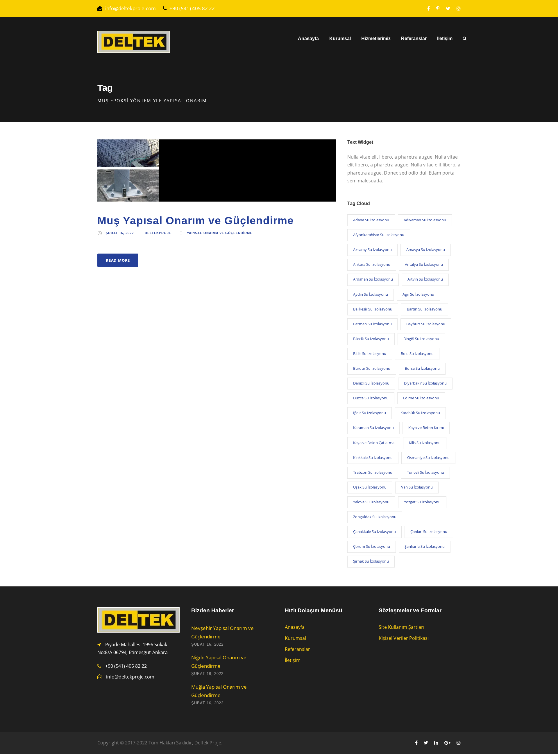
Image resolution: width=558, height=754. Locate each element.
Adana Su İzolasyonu (371, 219)
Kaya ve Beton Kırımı (426, 427)
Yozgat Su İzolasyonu (422, 502)
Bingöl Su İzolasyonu (421, 338)
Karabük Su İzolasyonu (420, 412)
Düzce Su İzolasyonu (371, 398)
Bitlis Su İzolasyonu (369, 353)
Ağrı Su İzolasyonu (418, 294)
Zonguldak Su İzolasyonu (374, 516)
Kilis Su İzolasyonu (425, 442)
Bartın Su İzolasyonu (424, 309)
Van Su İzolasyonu (417, 487)
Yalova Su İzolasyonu (371, 502)
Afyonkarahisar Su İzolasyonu (378, 234)
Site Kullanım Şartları (401, 627)
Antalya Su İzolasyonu (424, 264)
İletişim (445, 38)
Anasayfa (308, 38)
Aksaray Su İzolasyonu (372, 249)
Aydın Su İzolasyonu (370, 294)
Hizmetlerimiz (376, 38)
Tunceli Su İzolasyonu (425, 472)
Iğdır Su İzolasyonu (369, 412)
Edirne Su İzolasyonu (421, 398)
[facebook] (428, 8)
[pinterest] (437, 8)
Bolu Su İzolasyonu (417, 353)
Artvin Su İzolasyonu (425, 279)
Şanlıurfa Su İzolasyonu (425, 546)
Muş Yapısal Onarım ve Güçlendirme (195, 221)
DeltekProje (158, 233)
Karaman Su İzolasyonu (373, 427)
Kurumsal (340, 38)
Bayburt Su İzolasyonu (425, 323)
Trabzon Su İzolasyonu (372, 472)
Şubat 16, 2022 (120, 233)
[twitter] (448, 8)
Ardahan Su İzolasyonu (373, 279)
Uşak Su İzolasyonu (370, 487)
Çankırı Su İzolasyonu (428, 531)
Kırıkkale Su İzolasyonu (373, 457)
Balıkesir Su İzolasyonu (372, 309)
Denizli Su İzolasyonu (371, 383)
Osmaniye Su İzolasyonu (428, 457)
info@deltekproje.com (130, 8)
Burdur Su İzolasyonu (371, 368)
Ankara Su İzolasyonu (371, 264)
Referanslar (414, 38)
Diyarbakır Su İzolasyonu (425, 383)
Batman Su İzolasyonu (372, 323)
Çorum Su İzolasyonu (371, 546)
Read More (118, 260)
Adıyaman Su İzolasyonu (425, 219)
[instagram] (459, 8)
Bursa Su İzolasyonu (422, 368)
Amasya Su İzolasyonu (425, 249)
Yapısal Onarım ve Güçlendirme (219, 233)
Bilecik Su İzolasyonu (371, 338)
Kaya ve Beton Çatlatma (373, 442)
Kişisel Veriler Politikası (404, 638)
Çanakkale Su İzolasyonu (374, 531)
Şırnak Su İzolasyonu (371, 561)
